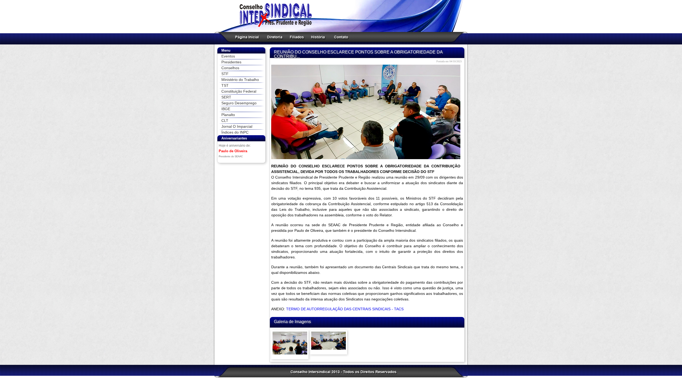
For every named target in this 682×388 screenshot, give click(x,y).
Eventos (228, 56)
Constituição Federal (238, 91)
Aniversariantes (234, 138)
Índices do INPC (235, 132)
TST (225, 85)
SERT (226, 97)
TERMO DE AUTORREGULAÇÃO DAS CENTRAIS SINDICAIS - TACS (345, 309)
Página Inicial (245, 37)
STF (225, 74)
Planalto (228, 115)
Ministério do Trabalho (240, 79)
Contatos (340, 37)
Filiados (295, 37)
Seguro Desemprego (239, 103)
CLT (224, 120)
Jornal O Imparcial (236, 126)
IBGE (225, 109)
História (316, 37)
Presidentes (231, 62)
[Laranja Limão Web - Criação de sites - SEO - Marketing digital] (434, 372)
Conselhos (230, 68)
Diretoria (273, 37)
